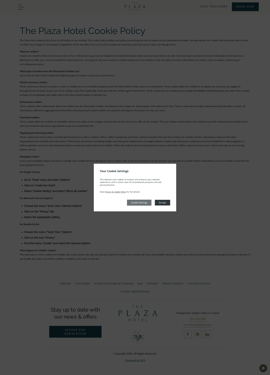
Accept (162, 202)
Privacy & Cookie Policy (115, 192)
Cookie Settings (139, 202)
